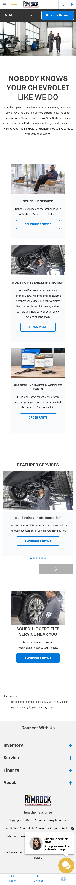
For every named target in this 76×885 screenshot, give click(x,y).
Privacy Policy (47, 836)
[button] (31, 558)
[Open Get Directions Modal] (71, 4)
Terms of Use (27, 836)
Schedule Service (57, 15)
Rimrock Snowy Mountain (50, 820)
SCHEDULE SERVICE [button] (38, 224)
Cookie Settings (38, 844)
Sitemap (11, 836)
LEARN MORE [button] (38, 327)
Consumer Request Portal (52, 828)
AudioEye (12, 828)
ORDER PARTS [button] (38, 417)
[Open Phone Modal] (62, 4)
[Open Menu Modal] (4, 4)
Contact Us (27, 828)
